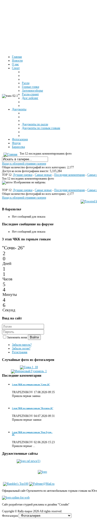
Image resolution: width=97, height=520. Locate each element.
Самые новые (43, 175)
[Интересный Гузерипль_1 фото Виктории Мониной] (29, 371)
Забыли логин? (21, 348)
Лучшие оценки (22, 175)
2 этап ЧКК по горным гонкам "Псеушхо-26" (32, 408)
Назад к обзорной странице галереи (24, 163)
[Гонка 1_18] (29, 367)
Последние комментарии (69, 175)
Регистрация (19, 352)
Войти (34, 337)
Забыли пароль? (22, 344)
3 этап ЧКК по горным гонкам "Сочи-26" (31, 384)
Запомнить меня (17, 337)
